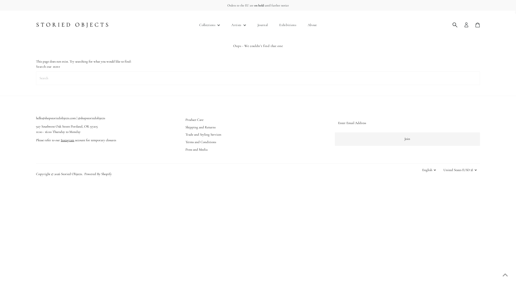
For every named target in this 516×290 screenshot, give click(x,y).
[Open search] (455, 25)
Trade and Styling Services (203, 134)
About (312, 25)
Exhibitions (287, 25)
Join (407, 139)
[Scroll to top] (505, 275)
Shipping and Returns (200, 127)
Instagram (67, 140)
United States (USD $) (458, 170)
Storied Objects (71, 174)
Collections (207, 25)
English (427, 170)
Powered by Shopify (98, 174)
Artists (236, 25)
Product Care (194, 120)
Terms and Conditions (200, 142)
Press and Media (196, 149)
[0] (477, 25)
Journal (262, 25)
